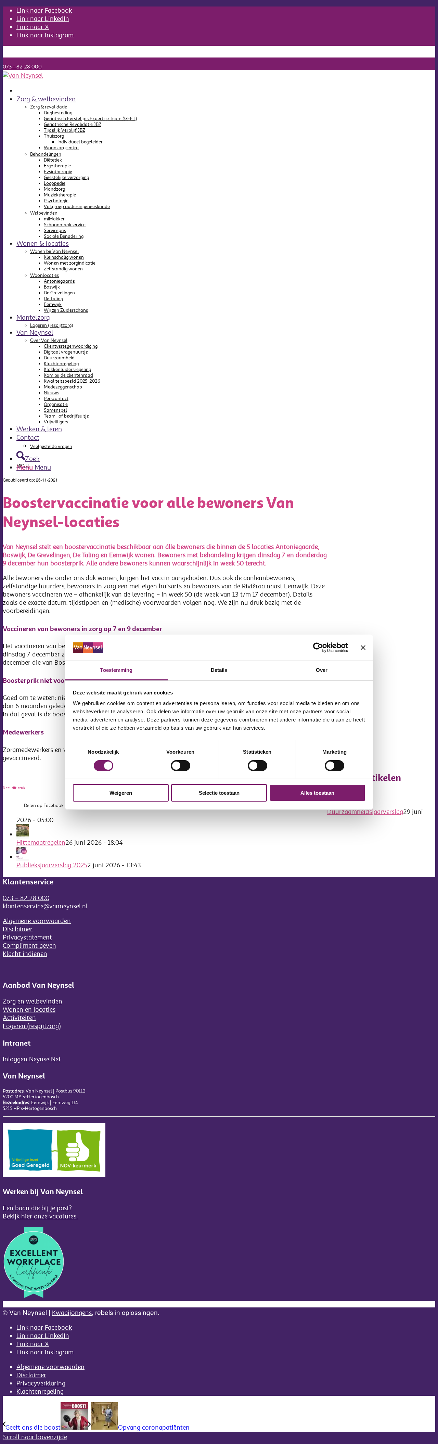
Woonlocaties (44, 275)
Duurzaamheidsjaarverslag (365, 812)
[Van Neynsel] (23, 76)
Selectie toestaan (219, 793)
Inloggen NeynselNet (32, 1059)
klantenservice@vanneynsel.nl (45, 906)
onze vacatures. (56, 1216)
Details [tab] (219, 670)
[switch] (180, 765)
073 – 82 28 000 (26, 898)
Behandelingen (45, 154)
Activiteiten (19, 1018)
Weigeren (121, 793)
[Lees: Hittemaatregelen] (22, 834)
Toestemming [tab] (116, 670)
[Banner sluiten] (363, 647)
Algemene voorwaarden (37, 921)
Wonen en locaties (29, 1010)
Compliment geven (29, 946)
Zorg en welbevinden (32, 1001)
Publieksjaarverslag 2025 (51, 865)
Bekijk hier (18, 1216)
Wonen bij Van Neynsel (54, 251)
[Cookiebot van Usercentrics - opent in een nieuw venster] (318, 647)
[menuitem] (225, 49)
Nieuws (24, 49)
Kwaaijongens (72, 1313)
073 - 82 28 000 (22, 66)
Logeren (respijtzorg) (51, 325)
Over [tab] (321, 670)
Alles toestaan (317, 793)
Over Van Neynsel (48, 340)
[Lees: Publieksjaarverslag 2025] (22, 857)
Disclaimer (18, 929)
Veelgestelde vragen (37, 54)
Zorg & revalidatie (48, 107)
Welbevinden (43, 213)
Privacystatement (27, 937)
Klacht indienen (25, 954)
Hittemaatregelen (40, 843)
